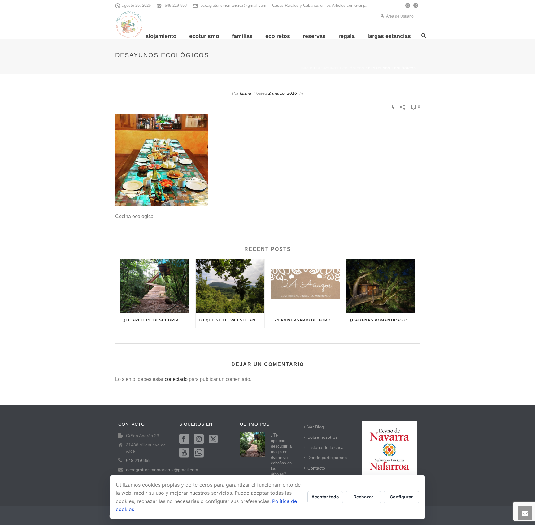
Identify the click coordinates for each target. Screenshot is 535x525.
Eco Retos (277, 36)
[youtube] (184, 453)
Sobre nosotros (322, 437)
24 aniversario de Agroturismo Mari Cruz (307, 320)
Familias (242, 36)
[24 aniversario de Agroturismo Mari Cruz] (305, 286)
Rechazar (363, 496)
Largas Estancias (389, 36)
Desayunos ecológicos (340, 68)
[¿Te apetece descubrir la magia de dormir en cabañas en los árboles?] (154, 286)
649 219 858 (176, 5)
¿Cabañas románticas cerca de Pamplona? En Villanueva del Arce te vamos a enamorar (382, 320)
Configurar (401, 496)
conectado (176, 379)
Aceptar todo (325, 496)
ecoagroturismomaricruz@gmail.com (233, 5)
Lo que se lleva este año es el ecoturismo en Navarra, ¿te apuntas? (231, 320)
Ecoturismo (204, 36)
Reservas (314, 36)
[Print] (391, 106)
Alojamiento (161, 36)
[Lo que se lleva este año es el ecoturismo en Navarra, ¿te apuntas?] (230, 286)
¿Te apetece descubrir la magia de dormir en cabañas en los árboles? (156, 320)
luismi (245, 93)
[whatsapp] (199, 453)
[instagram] (199, 439)
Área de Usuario (400, 16)
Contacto (316, 468)
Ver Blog (315, 426)
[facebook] (184, 439)
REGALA (346, 36)
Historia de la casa (325, 447)
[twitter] (213, 439)
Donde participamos (327, 457)
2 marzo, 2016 (282, 93)
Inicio (307, 68)
